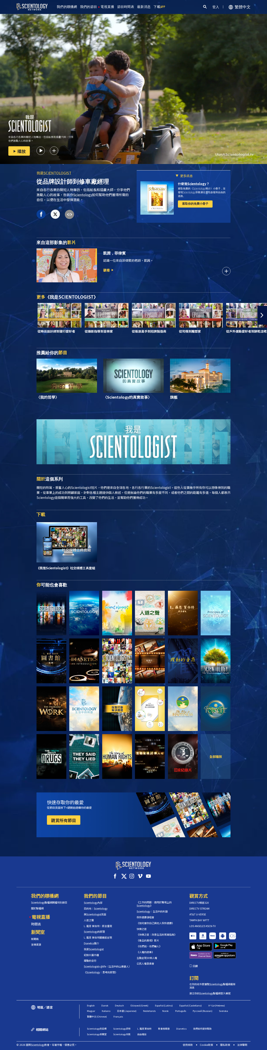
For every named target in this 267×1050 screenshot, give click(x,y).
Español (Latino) (164, 1005)
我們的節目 (88, 7)
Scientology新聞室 (97, 1034)
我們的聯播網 (67, 7)
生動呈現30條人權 (147, 958)
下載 (159, 7)
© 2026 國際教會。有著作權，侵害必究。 (46, 1044)
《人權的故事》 (145, 952)
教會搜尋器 (164, 1028)
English (91, 1005)
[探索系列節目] (51, 613)
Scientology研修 (122, 1028)
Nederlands (149, 1010)
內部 (93, 902)
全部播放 (215, 756)
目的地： (95, 908)
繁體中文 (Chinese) (97, 1016)
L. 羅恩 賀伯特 (144, 1028)
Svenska (223, 1010)
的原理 (94, 931)
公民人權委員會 (145, 963)
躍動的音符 (90, 960)
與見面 (95, 914)
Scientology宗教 (122, 1034)
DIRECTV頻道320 (199, 902)
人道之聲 (89, 920)
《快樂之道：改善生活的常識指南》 (157, 934)
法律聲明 (242, 1044)
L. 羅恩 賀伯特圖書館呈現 (98, 937)
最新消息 (144, 7)
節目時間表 (125, 7)
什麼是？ (193, 183)
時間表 (36, 923)
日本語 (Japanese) (126, 1010)
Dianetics (181, 1028)
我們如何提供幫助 (202, 1028)
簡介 (91, 943)
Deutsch (119, 1005)
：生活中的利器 (152, 911)
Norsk (165, 1010)
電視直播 (107, 7)
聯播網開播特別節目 (49, 902)
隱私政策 (225, 1044)
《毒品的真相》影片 (148, 940)
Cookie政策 (206, 1044)
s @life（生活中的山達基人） (107, 966)
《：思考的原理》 (100, 972)
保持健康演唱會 (145, 917)
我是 (54, 172)
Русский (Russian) (202, 1010)
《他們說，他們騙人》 (149, 946)
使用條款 (188, 1044)
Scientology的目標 (97, 1028)
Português (180, 1010)
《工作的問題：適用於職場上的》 (154, 904)
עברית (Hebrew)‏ (216, 1005)
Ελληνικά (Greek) (139, 1005)
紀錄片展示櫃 (91, 955)
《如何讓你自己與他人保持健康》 (155, 923)
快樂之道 (142, 929)
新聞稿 (35, 939)
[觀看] (215, 613)
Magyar (91, 1010)
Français (118, 1016)
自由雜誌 (141, 1034)
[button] (5, 315)
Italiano (106, 1010)
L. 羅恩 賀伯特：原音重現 (98, 926)
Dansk (104, 1005)
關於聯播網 (37, 908)
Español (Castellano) (190, 1005)
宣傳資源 (36, 944)
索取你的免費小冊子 (195, 203)
